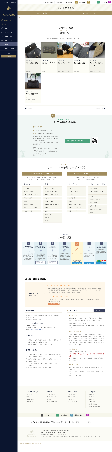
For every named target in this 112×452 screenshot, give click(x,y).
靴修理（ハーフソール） (75, 204)
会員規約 (91, 399)
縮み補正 (47, 208)
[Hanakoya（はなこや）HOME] (19, 17)
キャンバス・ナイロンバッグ (97, 192)
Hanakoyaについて (32, 394)
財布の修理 (93, 206)
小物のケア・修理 (95, 199)
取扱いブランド (51, 397)
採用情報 (8, 56)
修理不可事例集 (73, 211)
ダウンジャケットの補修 (30, 208)
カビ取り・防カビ (29, 204)
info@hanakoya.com (37, 329)
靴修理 (70, 201)
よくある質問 (69, 2)
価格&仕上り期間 (52, 401)
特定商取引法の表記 (94, 406)
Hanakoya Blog (48, 415)
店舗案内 (8, 53)
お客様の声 (59, 2)
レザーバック (93, 188)
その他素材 (72, 198)
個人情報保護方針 (94, 404)
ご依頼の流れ (72, 394)
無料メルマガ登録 (77, 141)
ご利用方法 (71, 399)
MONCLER (27, 188)
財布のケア (93, 196)
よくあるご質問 (72, 401)
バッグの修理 (93, 202)
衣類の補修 (48, 214)
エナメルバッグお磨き (96, 209)
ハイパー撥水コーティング (31, 195)
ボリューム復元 (28, 198)
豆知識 (92, 212)
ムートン (71, 195)
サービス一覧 (51, 394)
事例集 (49, 399)
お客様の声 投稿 (78, 415)
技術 (28, 397)
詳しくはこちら (53, 303)
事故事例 (47, 221)
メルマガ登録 (103, 2)
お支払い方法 (72, 397)
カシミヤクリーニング (51, 191)
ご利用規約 (92, 401)
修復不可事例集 (28, 211)
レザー (70, 188)
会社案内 (91, 394)
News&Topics (31, 399)
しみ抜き (47, 211)
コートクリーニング (50, 188)
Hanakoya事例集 (27, 17)
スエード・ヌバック (74, 191)
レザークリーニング (50, 198)
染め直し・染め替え (29, 191)
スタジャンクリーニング (51, 195)
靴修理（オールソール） (75, 208)
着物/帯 (47, 217)
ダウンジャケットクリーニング (45, 2)
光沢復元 (26, 201)
